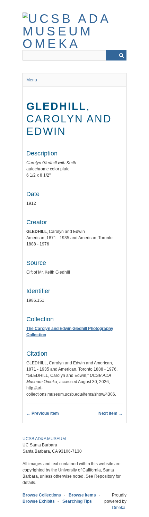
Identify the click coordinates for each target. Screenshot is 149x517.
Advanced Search (111, 55)
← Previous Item (42, 413)
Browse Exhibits (39, 501)
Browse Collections (42, 495)
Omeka (118, 507)
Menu (31, 80)
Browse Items (82, 495)
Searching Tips (77, 501)
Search (121, 55)
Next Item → (110, 413)
